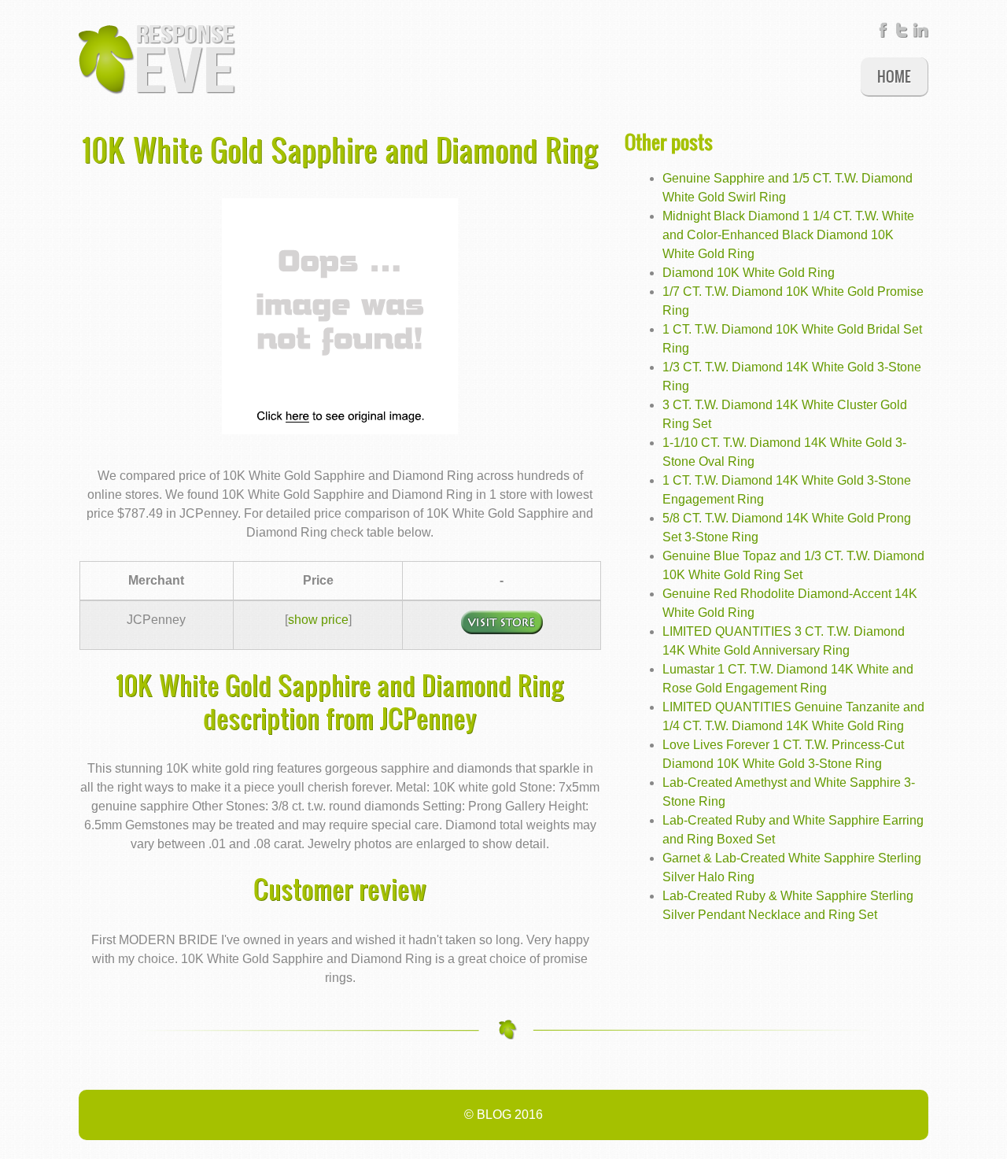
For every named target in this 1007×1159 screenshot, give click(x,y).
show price (318, 619)
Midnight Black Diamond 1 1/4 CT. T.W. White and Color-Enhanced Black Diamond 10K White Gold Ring (788, 234)
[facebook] (883, 33)
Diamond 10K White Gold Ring (748, 272)
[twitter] (901, 33)
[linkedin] (920, 33)
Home (894, 76)
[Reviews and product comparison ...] (157, 58)
